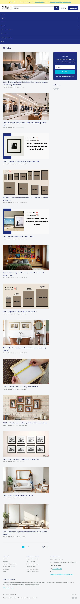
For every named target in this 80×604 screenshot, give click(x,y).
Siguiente (44, 547)
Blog (4, 571)
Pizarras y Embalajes (9, 566)
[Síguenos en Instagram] (57, 89)
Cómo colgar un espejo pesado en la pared (18, 495)
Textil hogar (6, 569)
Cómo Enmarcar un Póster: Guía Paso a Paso (18, 236)
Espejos (5, 561)
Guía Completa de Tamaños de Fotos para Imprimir (21, 161)
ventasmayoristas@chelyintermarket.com (60, 2)
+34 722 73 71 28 (39, 2)
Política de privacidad (32, 569)
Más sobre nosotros (8, 588)
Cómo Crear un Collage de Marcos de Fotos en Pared (21, 459)
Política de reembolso (33, 564)
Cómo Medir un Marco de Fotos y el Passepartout (20, 387)
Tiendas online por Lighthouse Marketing (28, 597)
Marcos (5, 559)
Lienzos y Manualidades (10, 564)
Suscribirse (65, 71)
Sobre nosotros (31, 561)
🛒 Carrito (63, 8)
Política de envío (31, 566)
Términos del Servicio (33, 571)
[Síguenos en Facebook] (54, 89)
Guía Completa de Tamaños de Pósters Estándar (19, 311)
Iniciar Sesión (73, 8)
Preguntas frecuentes (32, 559)
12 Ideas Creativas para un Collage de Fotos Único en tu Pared (25, 423)
